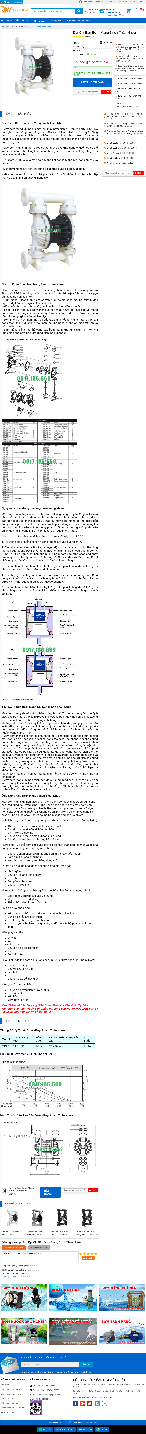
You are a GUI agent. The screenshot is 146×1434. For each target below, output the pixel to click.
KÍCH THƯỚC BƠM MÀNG (23, 27)
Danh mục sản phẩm (15, 20)
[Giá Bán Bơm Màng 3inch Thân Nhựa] (13, 1227)
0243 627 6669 (128, 158)
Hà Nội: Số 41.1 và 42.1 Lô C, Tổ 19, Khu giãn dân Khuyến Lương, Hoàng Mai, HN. (129, 47)
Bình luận (89, 36)
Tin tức (40, 21)
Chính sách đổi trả (9, 1398)
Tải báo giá (107, 42)
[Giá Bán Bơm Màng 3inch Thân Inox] (37, 1227)
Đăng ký (86, 1364)
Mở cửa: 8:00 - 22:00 (115, 12)
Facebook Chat (67, 1429)
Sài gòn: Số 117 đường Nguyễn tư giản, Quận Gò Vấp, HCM (123, 124)
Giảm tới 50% (91, 10)
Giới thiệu (110, 2)
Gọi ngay (47, 1429)
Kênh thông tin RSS (9, 1412)
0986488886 (49, 1385)
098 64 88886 (136, 78)
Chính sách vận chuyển (11, 1394)
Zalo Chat (87, 1429)
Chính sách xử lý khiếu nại (13, 1408)
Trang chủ (6, 27)
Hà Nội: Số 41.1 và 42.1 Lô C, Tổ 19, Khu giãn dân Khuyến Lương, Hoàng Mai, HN (124, 116)
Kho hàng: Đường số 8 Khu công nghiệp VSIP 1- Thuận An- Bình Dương (129, 68)
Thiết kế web (72, 1422)
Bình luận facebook (39, 1248)
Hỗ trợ (132, 2)
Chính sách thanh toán (11, 1389)
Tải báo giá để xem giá (91, 62)
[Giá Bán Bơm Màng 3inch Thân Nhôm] (62, 1227)
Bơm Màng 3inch (44, 27)
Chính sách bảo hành (10, 1403)
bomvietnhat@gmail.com (126, 106)
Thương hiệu (55, 20)
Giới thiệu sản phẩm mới (78, 20)
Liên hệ (141, 2)
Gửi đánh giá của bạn (13, 1248)
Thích (13, 1276)
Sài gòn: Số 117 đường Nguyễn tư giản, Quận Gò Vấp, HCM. (129, 58)
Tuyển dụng (122, 2)
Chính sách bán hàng (91, 2)
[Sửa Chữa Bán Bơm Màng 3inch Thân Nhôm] (87, 1227)
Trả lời (4, 1276)
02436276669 (53, 1390)
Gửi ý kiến (88, 1258)
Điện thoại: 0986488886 (13, 2)
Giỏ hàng (138, 9)
